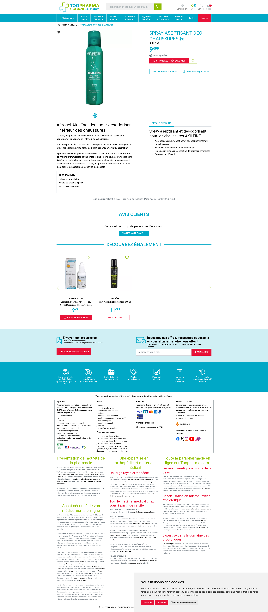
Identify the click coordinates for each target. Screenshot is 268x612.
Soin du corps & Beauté (129, 18)
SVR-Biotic (205, 488)
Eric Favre (203, 520)
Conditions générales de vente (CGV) (111, 418)
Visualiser (116, 317)
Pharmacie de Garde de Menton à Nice (112, 441)
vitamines (82, 580)
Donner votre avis (133, 233)
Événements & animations (107, 411)
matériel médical (63, 474)
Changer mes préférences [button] (183, 602)
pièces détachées (82, 479)
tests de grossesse (80, 578)
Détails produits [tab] (162, 123)
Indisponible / (169, 60)
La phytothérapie (192, 509)
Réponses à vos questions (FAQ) (150, 427)
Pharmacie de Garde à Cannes (109, 444)
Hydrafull (202, 528)
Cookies (100, 426)
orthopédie (74, 474)
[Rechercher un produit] (157, 6)
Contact (60, 421)
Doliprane (80, 562)
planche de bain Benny (118, 535)
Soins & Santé (84, 18)
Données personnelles (106, 423)
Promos (204, 18)
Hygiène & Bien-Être (146, 18)
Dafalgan (82, 564)
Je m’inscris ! (201, 352)
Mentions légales (104, 421)
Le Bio (192, 18)
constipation (100, 569)
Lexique (100, 413)
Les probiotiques (168, 544)
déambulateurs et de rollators (143, 512)
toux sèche (96, 566)
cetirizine (72, 571)
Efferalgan (70, 564)
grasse (59, 569)
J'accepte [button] (147, 602)
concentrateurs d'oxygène (148, 561)
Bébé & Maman (113, 18)
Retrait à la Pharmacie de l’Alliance (190, 416)
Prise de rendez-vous (105, 408)
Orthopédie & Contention (163, 18)
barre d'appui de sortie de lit (142, 524)
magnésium (94, 578)
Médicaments (68, 18)
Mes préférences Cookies (107, 428)
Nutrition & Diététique (98, 18)
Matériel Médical (179, 18)
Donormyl (92, 573)
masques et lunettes (135, 563)
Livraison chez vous (185, 418)
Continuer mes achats (165, 71)
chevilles (122, 484)
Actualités (101, 406)
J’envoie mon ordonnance (74, 351)
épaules (153, 482)
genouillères (132, 479)
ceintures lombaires (144, 479)
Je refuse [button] (161, 602)
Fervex (100, 571)
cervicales (146, 482)
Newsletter (61, 418)
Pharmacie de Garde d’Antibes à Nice (111, 439)
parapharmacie (95, 472)
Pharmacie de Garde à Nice (108, 436)
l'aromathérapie (205, 509)
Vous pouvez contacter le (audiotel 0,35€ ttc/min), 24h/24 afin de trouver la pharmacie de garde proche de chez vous (112, 448)
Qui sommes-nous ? (65, 416)
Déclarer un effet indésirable (108, 416)
